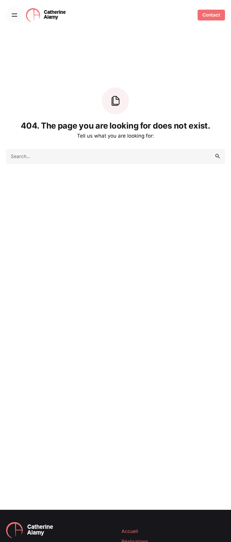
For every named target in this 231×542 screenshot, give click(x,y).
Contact (211, 15)
